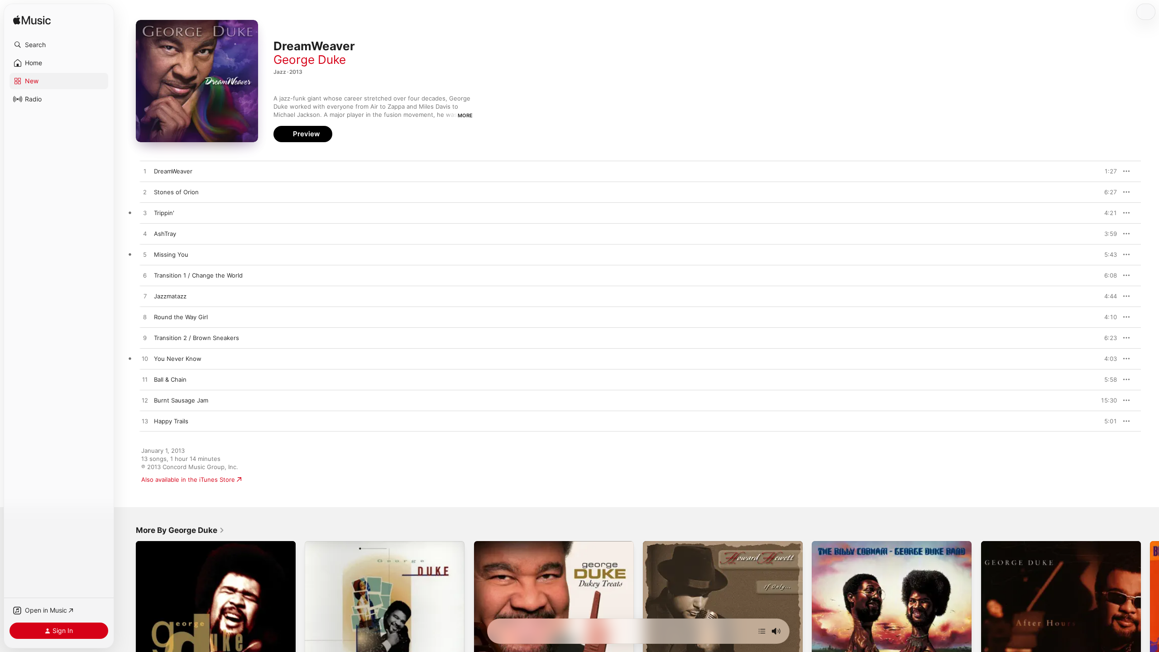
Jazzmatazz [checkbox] (170, 296)
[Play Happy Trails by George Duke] (145, 421)
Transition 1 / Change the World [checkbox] (198, 275)
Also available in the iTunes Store (188, 479)
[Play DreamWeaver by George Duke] (145, 172)
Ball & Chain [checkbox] (170, 379)
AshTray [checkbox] (165, 233)
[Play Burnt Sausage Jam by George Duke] (145, 401)
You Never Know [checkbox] (177, 358)
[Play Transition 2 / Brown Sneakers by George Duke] (145, 338)
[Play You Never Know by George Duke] (145, 359)
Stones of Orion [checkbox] (176, 192)
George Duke (309, 60)
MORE (465, 115)
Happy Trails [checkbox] (171, 421)
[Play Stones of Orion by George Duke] (145, 192)
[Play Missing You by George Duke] (145, 255)
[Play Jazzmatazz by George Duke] (145, 296)
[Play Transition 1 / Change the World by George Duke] (145, 276)
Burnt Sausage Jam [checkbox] (181, 400)
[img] (32, 20)
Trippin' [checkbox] (164, 212)
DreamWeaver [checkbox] (173, 171)
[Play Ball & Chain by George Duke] (145, 380)
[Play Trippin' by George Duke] (145, 213)
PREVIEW (1107, 171)
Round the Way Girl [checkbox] (181, 317)
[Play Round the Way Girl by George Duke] (145, 317)
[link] (180, 530)
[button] (59, 45)
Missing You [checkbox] (171, 254)
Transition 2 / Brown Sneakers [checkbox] (196, 337)
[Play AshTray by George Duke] (145, 234)
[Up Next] (762, 631)
